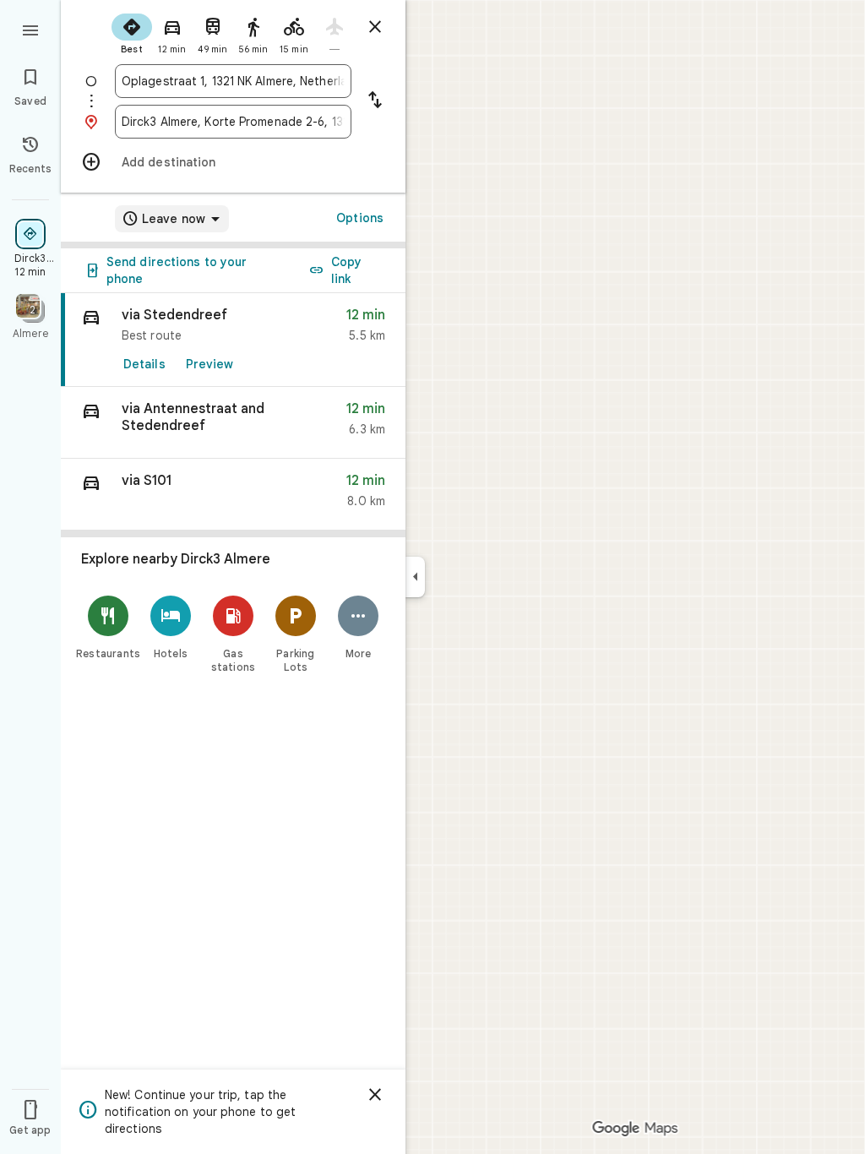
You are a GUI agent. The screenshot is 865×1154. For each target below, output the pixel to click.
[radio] (132, 32)
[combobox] (233, 81)
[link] (233, 340)
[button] (233, 423)
